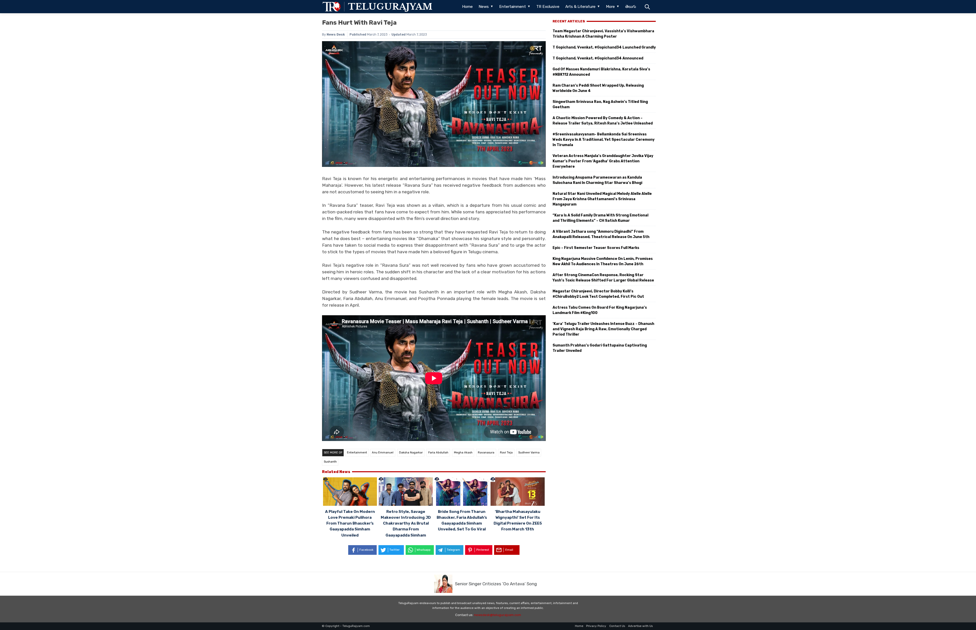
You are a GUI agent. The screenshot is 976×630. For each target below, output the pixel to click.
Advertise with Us (640, 626)
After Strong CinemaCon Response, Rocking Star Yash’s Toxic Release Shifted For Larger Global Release (603, 277)
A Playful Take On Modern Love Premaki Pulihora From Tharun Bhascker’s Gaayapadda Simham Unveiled (350, 523)
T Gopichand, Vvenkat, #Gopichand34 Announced (598, 58)
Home (467, 6)
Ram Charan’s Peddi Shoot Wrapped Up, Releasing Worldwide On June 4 (598, 88)
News (484, 6)
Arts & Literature (580, 6)
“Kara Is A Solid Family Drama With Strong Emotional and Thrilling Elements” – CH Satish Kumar (600, 218)
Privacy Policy (596, 626)
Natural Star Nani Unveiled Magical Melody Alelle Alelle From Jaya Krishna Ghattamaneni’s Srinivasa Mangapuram (602, 199)
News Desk (336, 34)
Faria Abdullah (438, 452)
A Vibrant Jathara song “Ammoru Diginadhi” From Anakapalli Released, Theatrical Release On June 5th (601, 234)
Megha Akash (463, 452)
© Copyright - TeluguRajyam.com (346, 626)
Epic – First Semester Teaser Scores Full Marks (596, 248)
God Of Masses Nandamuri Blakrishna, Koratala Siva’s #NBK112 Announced (601, 72)
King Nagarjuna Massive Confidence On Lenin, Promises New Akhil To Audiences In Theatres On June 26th (603, 261)
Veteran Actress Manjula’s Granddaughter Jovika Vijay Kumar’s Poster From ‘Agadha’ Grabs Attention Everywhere (603, 161)
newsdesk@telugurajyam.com (497, 615)
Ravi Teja (506, 452)
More (610, 6)
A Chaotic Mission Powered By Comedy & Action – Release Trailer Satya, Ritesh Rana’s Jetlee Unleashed (603, 120)
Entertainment (512, 6)
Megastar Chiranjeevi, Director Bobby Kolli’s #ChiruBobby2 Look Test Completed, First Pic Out (598, 294)
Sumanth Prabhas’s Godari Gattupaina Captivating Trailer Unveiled (600, 348)
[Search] (647, 6)
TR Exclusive (547, 6)
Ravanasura (486, 452)
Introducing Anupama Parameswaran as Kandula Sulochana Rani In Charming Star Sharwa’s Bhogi (597, 180)
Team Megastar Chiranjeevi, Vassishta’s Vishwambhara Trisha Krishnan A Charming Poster (603, 34)
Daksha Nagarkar (411, 452)
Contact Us (617, 626)
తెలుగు (630, 6)
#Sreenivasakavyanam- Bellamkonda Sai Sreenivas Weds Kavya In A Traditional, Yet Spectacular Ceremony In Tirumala (603, 139)
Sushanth (330, 461)
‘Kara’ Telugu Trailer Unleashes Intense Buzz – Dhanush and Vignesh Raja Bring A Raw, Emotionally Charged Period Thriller (603, 329)
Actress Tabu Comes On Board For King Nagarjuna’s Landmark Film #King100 (600, 310)
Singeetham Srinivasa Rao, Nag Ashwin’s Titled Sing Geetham (600, 104)
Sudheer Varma (529, 452)
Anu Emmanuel (382, 452)
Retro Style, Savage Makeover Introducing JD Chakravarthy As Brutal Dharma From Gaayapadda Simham (406, 523)
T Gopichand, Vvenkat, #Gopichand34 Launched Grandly (604, 47)
